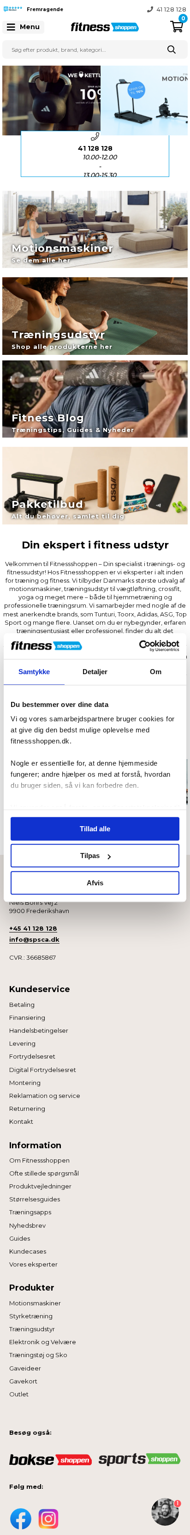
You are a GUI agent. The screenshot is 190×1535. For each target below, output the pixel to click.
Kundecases (27, 1251)
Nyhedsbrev (27, 1225)
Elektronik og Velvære (42, 1342)
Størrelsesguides (34, 1199)
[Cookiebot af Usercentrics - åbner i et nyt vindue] (139, 646)
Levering (22, 1043)
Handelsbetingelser (38, 1030)
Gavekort (23, 1381)
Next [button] (176, 153)
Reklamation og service (44, 1095)
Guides (19, 1238)
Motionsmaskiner (35, 1303)
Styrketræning (31, 1316)
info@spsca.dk (34, 939)
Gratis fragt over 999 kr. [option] (149, 9)
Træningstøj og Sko (38, 1354)
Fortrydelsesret (32, 1056)
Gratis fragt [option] (100, 162)
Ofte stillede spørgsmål (44, 1173)
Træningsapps (30, 1212)
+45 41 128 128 (33, 928)
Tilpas (90, 855)
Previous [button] (88, 9)
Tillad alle (95, 829)
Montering (25, 1082)
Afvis (95, 883)
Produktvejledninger (40, 1186)
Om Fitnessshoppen (39, 1160)
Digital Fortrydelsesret (42, 1069)
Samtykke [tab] (34, 672)
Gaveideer (25, 1368)
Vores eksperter (33, 1264)
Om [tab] (155, 672)
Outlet (19, 1394)
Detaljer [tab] (95, 672)
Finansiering (27, 1017)
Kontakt (21, 1121)
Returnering (27, 1108)
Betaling (22, 1004)
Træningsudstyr (32, 1329)
